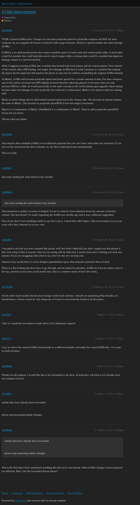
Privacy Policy (75, 493)
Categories (17, 493)
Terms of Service (55, 493)
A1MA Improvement (19, 12)
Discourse (20, 500)
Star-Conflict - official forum (17, 3)
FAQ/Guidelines (34, 493)
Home (5, 493)
